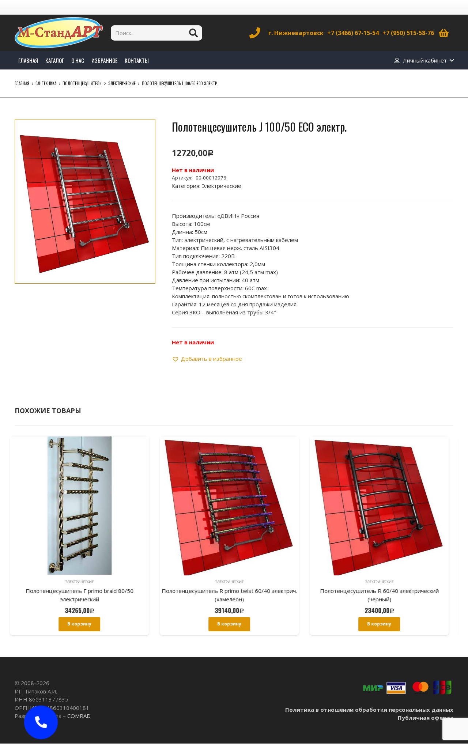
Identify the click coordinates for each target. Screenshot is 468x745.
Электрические (122, 83)
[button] (144, 131)
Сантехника (45, 83)
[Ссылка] (59, 32)
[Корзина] (443, 33)
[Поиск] (193, 33)
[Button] (41, 722)
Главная (22, 83)
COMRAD (79, 715)
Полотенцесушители (82, 83)
